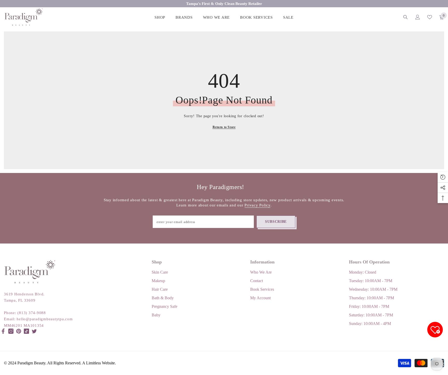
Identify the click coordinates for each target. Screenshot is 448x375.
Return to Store (224, 127)
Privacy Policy (257, 205)
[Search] (405, 17)
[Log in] (417, 17)
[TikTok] (26, 331)
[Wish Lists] (429, 17)
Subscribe (276, 222)
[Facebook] (3, 331)
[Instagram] (10, 331)
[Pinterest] (18, 331)
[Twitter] (34, 331)
